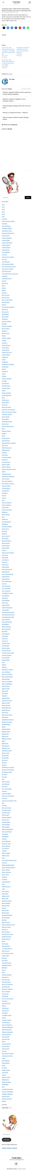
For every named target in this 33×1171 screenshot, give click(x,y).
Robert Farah (5, 922)
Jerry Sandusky (6, 588)
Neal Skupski (5, 784)
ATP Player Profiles (7, 269)
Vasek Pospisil (6, 1070)
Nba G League (6, 781)
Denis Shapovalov (7, 421)
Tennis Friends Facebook (9, 1148)
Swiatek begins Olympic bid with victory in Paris (17, 107)
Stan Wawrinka (6, 982)
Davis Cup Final (6, 407)
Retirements (5, 913)
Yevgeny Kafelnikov (7, 1091)
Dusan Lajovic (6, 438)
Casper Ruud (5, 350)
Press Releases (6, 882)
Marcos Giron (6, 686)
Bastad (4, 288)
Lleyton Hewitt (6, 650)
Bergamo (4, 293)
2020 (3, 214)
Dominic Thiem (6, 431)
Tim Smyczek (6, 1039)
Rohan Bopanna (6, 936)
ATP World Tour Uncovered (10, 274)
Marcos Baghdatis (7, 684)
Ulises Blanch (5, 1063)
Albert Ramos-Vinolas (8, 221)
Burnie (4, 336)
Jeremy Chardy (6, 586)
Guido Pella (5, 507)
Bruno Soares (6, 328)
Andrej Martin (6, 245)
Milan (3, 741)
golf (3, 500)
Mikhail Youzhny (6, 739)
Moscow (4, 765)
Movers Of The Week (8, 770)
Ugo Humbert (6, 1060)
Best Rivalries (6, 302)
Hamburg (4, 512)
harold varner (6, 514)
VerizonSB (5, 1072)
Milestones (5, 743)
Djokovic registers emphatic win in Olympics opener (14, 100)
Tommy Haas (5, 1046)
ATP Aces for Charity (8, 257)
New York (4, 786)
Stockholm (5, 996)
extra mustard (6, 462)
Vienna (4, 1075)
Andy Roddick (6, 252)
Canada (4, 340)
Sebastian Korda (6, 965)
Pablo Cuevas (5, 855)
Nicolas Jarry (5, 820)
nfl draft (4, 805)
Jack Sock (4, 562)
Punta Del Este (6, 886)
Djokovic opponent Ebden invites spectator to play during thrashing (17, 93)
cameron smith (6, 338)
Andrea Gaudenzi (7, 238)
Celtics (4, 359)
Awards (4, 281)
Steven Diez (5, 994)
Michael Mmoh (6, 729)
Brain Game (5, 316)
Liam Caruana (6, 648)
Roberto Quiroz (6, 927)
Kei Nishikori (5, 624)
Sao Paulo (5, 960)
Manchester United (7, 669)
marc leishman (6, 672)
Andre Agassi (5, 235)
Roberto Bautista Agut (8, 925)
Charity (4, 369)
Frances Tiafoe (6, 486)
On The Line (5, 848)
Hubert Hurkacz (6, 541)
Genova (4, 498)
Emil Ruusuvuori (6, 448)
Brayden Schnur (6, 321)
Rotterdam (5, 944)
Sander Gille (5, 956)
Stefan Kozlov (6, 987)
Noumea (4, 839)
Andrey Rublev (6, 247)
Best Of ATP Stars (7, 300)
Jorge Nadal (5, 610)
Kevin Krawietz (6, 629)
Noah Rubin (5, 836)
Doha (3, 429)
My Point (4, 774)
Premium (4, 879)
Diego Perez (5, 424)
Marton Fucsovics (7, 700)
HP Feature (5, 538)
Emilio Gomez (6, 450)
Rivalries (4, 920)
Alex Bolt (4, 223)
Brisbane (4, 324)
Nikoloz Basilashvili (7, 829)
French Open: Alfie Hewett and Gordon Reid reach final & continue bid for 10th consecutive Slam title (8, 51)
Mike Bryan (5, 736)
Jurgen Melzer (6, 619)
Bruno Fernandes (7, 326)
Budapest (4, 331)
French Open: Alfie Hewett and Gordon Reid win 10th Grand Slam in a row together (8, 62)
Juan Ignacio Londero (8, 612)
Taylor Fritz (5, 1010)
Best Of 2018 (5, 295)
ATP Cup (4, 259)
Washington (5, 1080)
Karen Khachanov (7, 622)
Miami (3, 727)
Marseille (4, 696)
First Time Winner (7, 481)
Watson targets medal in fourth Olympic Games (16, 118)
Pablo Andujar (6, 853)
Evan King (5, 455)
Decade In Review (7, 414)
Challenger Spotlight (8, 364)
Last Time (5, 638)
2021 (3, 216)
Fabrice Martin (6, 467)
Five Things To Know (8, 483)
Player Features (6, 872)
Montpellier (5, 758)
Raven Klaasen (6, 903)
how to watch (6, 536)
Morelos (4, 762)
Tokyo (3, 1041)
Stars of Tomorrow (7, 984)
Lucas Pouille (5, 657)
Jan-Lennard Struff (7, 574)
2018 (3, 209)
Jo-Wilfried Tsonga (7, 593)
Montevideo (5, 755)
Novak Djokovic (6, 841)
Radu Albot (5, 894)
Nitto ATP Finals (7, 832)
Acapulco (4, 219)
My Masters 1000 (7, 772)
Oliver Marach (6, 846)
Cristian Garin (6, 388)
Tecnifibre (5, 1013)
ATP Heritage (6, 262)
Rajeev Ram (5, 898)
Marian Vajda (5, 688)
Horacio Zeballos (7, 526)
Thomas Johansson (7, 1032)
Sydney (4, 1006)
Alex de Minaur (6, 226)
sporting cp (5, 977)
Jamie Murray (6, 572)
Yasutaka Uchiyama (7, 1089)
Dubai (3, 436)
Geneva (4, 495)
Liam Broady (5, 646)
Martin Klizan (6, 698)
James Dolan (5, 567)
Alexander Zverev (7, 231)
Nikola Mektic (6, 827)
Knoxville (4, 631)
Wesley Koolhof (6, 1082)
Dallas (3, 390)
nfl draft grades (6, 810)
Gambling (4, 493)
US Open (4, 1068)
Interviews (5, 555)
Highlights (5, 524)
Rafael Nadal (5, 896)
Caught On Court (7, 352)
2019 (3, 212)
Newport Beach (6, 793)
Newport (4, 791)
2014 (3, 204)
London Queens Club (8, 653)
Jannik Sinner (6, 576)
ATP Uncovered (6, 271)
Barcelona (5, 283)
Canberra (4, 343)
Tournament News (7, 1056)
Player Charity (6, 870)
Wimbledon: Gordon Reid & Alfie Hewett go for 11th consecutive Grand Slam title (22, 50)
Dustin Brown (6, 440)
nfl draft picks (6, 812)
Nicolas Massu (6, 824)
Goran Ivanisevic (6, 502)
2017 (3, 207)
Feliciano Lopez (6, 474)
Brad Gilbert (5, 314)
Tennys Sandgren (7, 1025)
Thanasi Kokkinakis (7, 1027)
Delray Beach (5, 417)
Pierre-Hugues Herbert (8, 867)
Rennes (4, 908)
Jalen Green (5, 564)
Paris (3, 858)
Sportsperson (6, 979)
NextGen (4, 798)
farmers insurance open (9, 469)
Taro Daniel (5, 1008)
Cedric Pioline (6, 355)
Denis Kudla (5, 419)
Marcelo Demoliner (7, 677)
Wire (3, 1087)
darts (3, 398)
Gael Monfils (5, 491)
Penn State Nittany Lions (9, 860)
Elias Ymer (5, 445)
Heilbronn (5, 519)
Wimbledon (5, 1084)
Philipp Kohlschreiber (8, 865)
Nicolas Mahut (6, 822)
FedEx (3, 471)
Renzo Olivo (5, 910)
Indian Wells (5, 548)
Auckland (4, 276)
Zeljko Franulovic (7, 1099)
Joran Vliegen (6, 605)
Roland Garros (6, 939)
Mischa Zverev (6, 748)
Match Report (6, 710)
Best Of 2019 (5, 297)
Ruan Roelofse (6, 946)
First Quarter (6, 479)
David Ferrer (5, 400)
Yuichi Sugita (5, 1096)
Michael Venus (6, 731)
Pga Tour (4, 863)
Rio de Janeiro (6, 917)
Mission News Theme (11, 1168)
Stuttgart (4, 1001)
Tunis (3, 1058)
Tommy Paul (5, 1049)
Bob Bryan (5, 309)
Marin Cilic (5, 691)
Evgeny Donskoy (6, 457)
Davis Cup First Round (8, 409)
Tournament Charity (8, 1053)
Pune (3, 884)
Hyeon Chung (6, 545)
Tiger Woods (5, 1037)
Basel (3, 285)
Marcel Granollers (7, 674)
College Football (6, 378)
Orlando (4, 851)
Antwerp (4, 254)
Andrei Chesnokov (7, 243)
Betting (4, 305)
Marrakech (5, 693)
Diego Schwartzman (7, 426)
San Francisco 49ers (7, 953)
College (4, 376)
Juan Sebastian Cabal (8, 617)
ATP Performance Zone (9, 266)
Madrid (4, 665)
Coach (3, 374)
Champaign (5, 367)
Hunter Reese (6, 543)
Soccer (4, 970)
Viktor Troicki (6, 1077)
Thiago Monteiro (7, 1029)
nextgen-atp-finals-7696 (9, 801)
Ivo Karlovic (5, 560)
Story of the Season (7, 998)
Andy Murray (5, 250)
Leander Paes (6, 643)
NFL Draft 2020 (6, 808)
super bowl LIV (6, 1003)
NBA (3, 779)
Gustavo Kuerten (7, 510)
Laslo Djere (5, 636)
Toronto (4, 1051)
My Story (4, 777)
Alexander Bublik (7, 228)
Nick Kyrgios (5, 815)
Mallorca (4, 667)
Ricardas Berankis (7, 915)
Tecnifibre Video (6, 1015)
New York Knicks (7, 789)
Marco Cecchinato (7, 681)
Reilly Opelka (5, 905)
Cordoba (4, 381)
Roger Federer (6, 932)
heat (3, 517)
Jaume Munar (6, 579)
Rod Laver (5, 929)
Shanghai (4, 967)
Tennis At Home (6, 1020)
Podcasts (4, 877)
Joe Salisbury (5, 595)
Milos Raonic (5, 746)
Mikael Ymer (5, 734)
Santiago (4, 958)
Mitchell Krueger (7, 750)
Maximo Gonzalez (7, 722)
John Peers (5, 603)
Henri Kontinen (6, 522)
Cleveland (5, 371)
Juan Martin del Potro (8, 615)
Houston (4, 533)
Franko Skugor (6, 488)
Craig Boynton (6, 386)
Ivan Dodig (5, 557)
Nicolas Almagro (6, 817)
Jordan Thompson (7, 607)
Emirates (4, 452)
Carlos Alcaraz (6, 345)
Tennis (4, 1018)
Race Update (5, 891)
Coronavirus (5, 383)
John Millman (6, 600)
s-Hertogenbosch (7, 948)
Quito (3, 889)
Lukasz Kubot (6, 660)
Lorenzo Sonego (6, 655)
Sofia (3, 972)
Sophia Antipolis (6, 975)
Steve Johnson (6, 991)
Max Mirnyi (5, 717)
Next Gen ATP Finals (8, 796)
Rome (3, 941)
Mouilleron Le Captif (8, 767)
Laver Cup (5, 641)
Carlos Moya (5, 347)
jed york (4, 584)
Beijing (4, 290)
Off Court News (6, 843)
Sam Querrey (5, 951)
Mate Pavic (5, 712)
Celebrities (5, 357)
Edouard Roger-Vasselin (9, 443)
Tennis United (6, 1022)
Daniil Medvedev (6, 395)
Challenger (5, 362)
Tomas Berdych (6, 1044)
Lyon (3, 662)
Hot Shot (4, 531)
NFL (3, 803)
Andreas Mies (6, 240)
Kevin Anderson (6, 626)
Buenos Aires (5, 333)
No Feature (5, 834)
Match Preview (6, 705)
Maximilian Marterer (8, 719)
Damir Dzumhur (6, 393)
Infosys (4, 550)
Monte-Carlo (5, 753)
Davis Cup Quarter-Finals (9, 412)
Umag (3, 1065)
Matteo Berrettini (7, 715)
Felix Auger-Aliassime (8, 476)
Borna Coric (5, 312)
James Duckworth (7, 569)
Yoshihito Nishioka (7, 1094)
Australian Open (6, 278)
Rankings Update (7, 901)
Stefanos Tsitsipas (7, 989)
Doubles (4, 433)
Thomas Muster (6, 1034)
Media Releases (6, 724)
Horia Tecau (5, 529)
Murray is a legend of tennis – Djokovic (15, 112)
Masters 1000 (6, 703)
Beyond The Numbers (8, 307)
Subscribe (6, 1140)
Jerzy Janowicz (6, 591)
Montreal (4, 760)
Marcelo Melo (6, 679)
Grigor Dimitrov (6, 505)
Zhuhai (4, 1101)
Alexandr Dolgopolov (8, 233)
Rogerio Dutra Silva (7, 934)
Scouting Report (6, 963)
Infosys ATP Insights (8, 553)
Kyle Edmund (5, 634)
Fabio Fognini (6, 464)
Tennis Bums (16, 2)
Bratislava (5, 319)
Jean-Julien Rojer (7, 581)
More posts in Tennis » (26, 88)
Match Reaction (6, 708)
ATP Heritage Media (7, 264)
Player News (5, 874)
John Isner (5, 598)
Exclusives (5, 460)
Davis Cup (5, 405)
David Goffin (5, 402)
